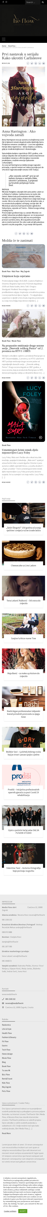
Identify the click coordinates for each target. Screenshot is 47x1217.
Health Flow (7, 1033)
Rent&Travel (7, 1078)
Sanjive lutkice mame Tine (23, 638)
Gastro (4, 1045)
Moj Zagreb (6, 1087)
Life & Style (6, 1029)
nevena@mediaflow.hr (14, 1003)
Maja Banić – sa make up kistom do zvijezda (23, 675)
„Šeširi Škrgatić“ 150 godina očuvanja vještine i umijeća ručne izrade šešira (23, 529)
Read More (6, 482)
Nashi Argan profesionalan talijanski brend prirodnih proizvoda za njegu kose (23, 714)
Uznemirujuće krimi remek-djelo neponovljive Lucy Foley (20, 451)
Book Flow (6, 63)
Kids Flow (6, 1083)
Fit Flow (5, 1041)
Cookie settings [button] (10, 1211)
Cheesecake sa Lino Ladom (23, 565)
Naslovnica (6, 1025)
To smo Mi (6, 1070)
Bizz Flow (6, 1074)
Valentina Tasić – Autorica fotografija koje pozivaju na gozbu (23, 869)
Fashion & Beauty (9, 1037)
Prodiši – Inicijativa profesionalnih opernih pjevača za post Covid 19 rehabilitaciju (23, 792)
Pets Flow (6, 1091)
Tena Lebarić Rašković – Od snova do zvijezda (23, 602)
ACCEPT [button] (23, 1211)
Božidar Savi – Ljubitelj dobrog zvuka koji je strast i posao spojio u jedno (23, 753)
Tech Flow (6, 1049)
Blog (4, 1062)
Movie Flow (6, 1058)
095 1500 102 (10, 999)
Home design (7, 1054)
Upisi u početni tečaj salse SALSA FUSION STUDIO (23, 832)
